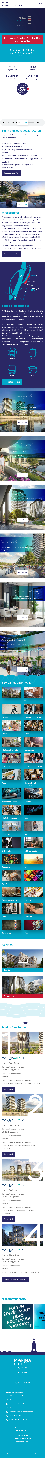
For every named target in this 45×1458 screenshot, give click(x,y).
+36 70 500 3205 (15, 1416)
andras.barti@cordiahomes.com (20, 1404)
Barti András (13, 1400)
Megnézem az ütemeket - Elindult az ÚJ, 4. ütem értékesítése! (22, 39)
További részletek (11, 173)
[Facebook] (18, 1372)
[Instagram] (22, 1372)
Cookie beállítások (22, 1441)
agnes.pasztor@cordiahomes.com (21, 1412)
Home (4, 5)
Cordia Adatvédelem (22, 1435)
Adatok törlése (22, 1444)
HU (39, 4)
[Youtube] (25, 1372)
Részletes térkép (12, 382)
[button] (19, 122)
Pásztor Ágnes (14, 1408)
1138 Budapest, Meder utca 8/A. (20, 1396)
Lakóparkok (13, 5)
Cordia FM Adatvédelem (22, 1438)
